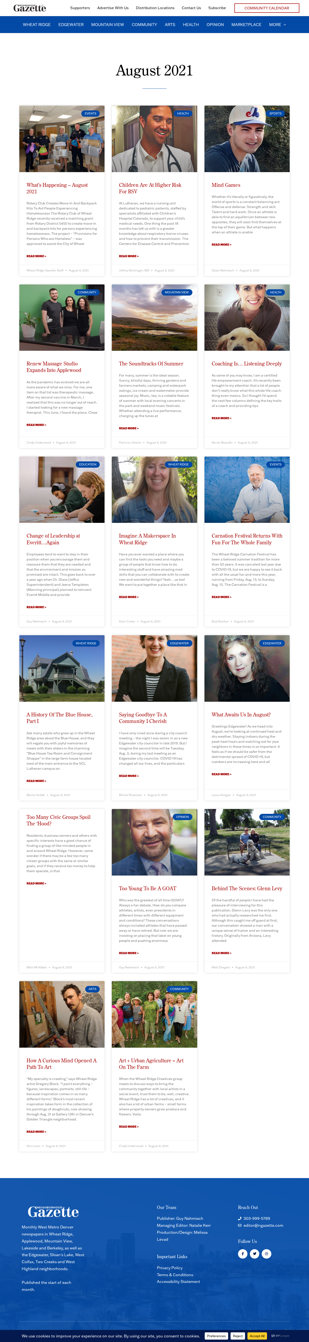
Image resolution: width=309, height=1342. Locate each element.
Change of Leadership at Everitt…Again (53, 539)
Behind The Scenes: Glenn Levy (247, 888)
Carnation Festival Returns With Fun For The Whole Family (247, 539)
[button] (266, 8)
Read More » (36, 256)
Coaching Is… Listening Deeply (247, 363)
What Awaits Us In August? (241, 714)
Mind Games (226, 185)
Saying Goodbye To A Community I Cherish (143, 717)
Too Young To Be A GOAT (147, 888)
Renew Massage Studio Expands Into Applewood (54, 366)
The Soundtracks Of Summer (151, 363)
